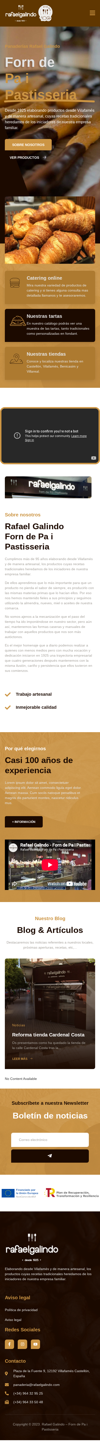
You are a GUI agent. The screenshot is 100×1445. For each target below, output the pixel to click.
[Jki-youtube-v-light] (35, 1344)
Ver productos (24, 158)
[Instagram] (22, 1344)
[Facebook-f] (9, 1344)
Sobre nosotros (28, 145)
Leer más (19, 1059)
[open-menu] (92, 13)
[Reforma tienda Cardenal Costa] (50, 1014)
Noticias (18, 1025)
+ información (23, 822)
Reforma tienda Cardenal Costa (48, 1034)
